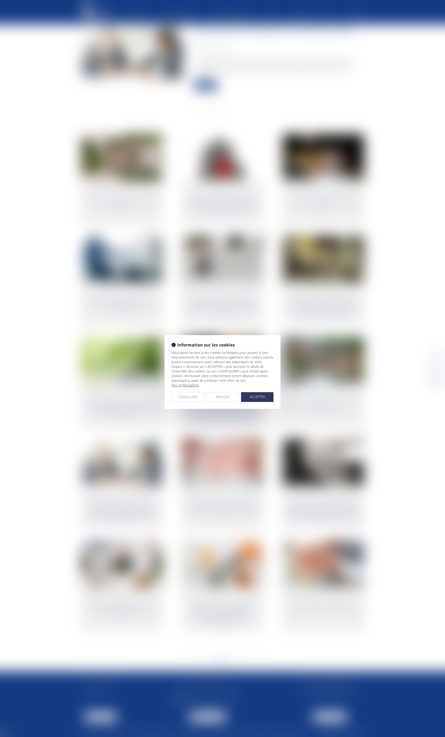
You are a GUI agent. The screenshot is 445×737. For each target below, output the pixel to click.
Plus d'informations (185, 385)
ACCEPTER (257, 396)
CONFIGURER (188, 397)
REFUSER (222, 397)
